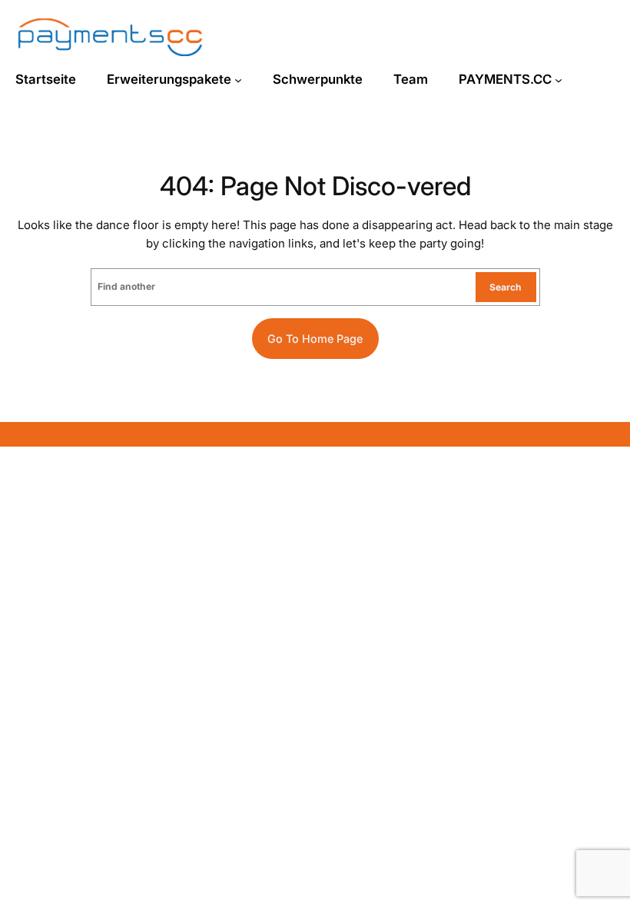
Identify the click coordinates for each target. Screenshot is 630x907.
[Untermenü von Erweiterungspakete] (238, 80)
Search (505, 287)
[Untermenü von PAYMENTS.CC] (558, 80)
